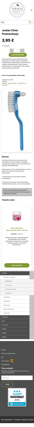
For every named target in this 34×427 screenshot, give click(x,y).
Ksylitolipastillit (8, 293)
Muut (3, 321)
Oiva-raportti (5, 361)
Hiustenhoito (6, 297)
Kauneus (4, 273)
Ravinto (4, 329)
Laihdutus (5, 317)
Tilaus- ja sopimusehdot (8, 353)
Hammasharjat (8, 281)
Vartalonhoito (7, 313)
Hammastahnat (8, 285)
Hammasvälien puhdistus (10, 289)
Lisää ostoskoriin (17, 55)
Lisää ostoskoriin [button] (17, 265)
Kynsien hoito (7, 305)
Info (2, 357)
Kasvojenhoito (7, 301)
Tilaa (7, 384)
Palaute (3, 350)
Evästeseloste (5, 364)
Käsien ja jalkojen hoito (9, 309)
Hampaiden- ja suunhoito (9, 277)
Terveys (4, 333)
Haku (2, 22)
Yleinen (4, 337)
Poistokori (5, 325)
